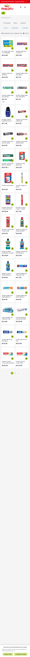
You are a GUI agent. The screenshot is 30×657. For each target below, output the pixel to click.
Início (2, 17)
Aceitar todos (8, 654)
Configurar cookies (20, 654)
